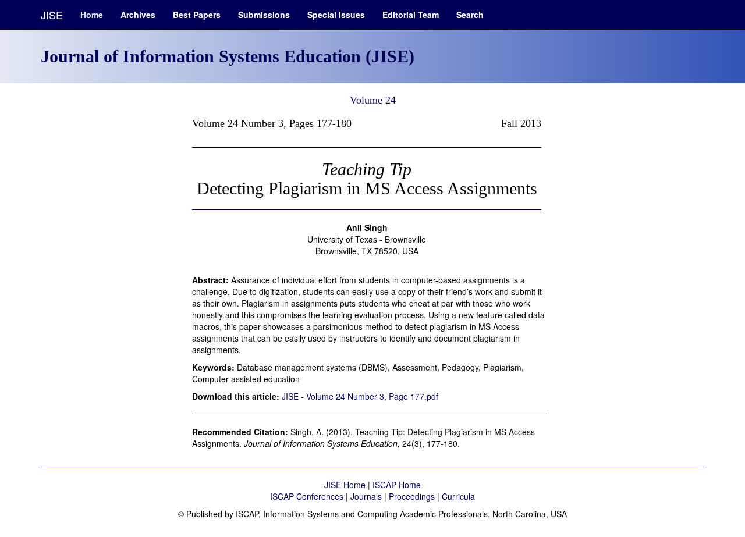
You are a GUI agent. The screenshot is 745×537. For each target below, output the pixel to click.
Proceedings (412, 496)
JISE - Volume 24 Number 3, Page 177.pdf (360, 396)
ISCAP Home (396, 484)
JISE (52, 14)
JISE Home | (348, 484)
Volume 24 (373, 100)
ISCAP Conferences (306, 496)
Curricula (458, 496)
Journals (366, 496)
